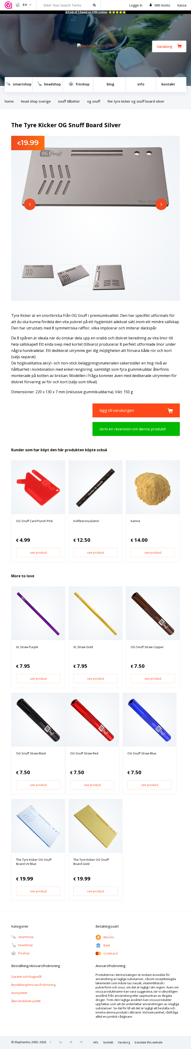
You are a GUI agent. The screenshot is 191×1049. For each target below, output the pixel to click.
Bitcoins (108, 937)
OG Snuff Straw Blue (141, 753)
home (9, 101)
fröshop (82, 84)
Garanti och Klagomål (26, 976)
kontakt (168, 84)
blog (110, 84)
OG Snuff (93, 101)
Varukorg (164, 46)
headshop (52, 84)
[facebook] (52, 1042)
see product (38, 552)
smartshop (22, 84)
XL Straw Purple (27, 647)
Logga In (135, 5)
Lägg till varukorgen (116, 410)
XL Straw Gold (83, 647)
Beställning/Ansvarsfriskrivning (33, 985)
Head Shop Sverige (36, 101)
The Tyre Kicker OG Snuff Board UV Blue (33, 861)
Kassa (181, 5)
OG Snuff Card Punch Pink (34, 521)
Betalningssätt (107, 926)
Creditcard (110, 953)
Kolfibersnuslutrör (86, 521)
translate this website (149, 1042)
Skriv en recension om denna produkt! (132, 429)
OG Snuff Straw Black (31, 753)
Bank (106, 945)
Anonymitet (19, 993)
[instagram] (62, 1042)
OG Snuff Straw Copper (147, 647)
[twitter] (72, 1042)
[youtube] (82, 1042)
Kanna (135, 521)
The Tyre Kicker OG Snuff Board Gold (91, 861)
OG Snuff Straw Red (84, 753)
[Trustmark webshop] (9, 5)
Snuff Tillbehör (69, 101)
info (140, 84)
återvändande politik (26, 1001)
